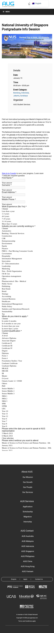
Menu (8, 12)
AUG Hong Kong (27, 566)
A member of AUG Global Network (27, 614)
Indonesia (25, 93)
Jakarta (16, 96)
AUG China (27, 561)
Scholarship (28, 512)
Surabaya (24, 96)
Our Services (27, 492)
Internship (27, 522)
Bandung (16, 93)
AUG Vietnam (27, 571)
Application (27, 506)
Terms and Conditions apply (27, 621)
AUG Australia (28, 536)
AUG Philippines (27, 556)
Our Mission (28, 477)
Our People (27, 487)
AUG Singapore (27, 551)
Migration (28, 517)
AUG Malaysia (28, 541)
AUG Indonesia (27, 546)
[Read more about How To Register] (27, 610)
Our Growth (27, 482)
